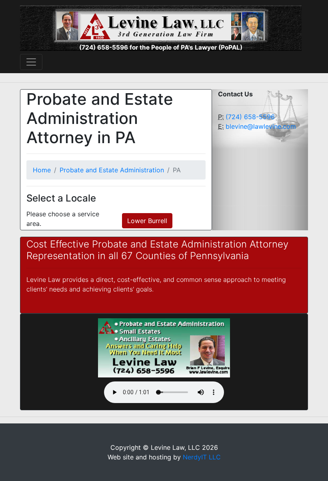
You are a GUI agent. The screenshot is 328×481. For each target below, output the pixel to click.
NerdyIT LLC (202, 457)
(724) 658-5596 (250, 117)
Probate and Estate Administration (112, 170)
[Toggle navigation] (31, 62)
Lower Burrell (147, 221)
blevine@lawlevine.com (261, 126)
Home (42, 170)
